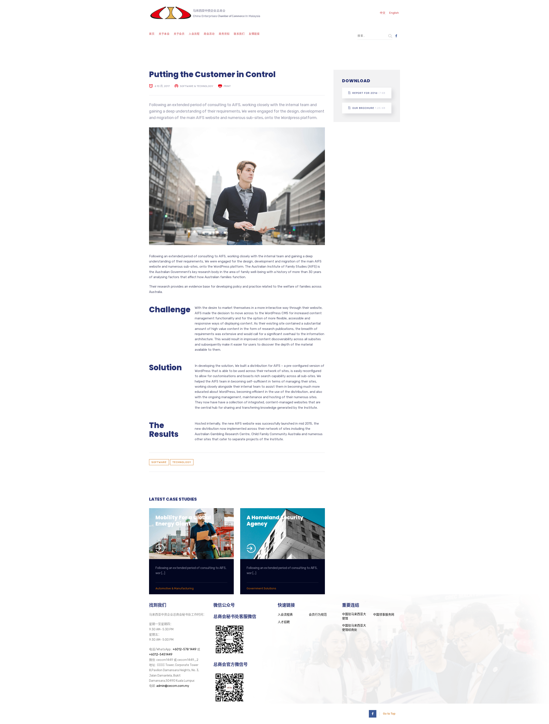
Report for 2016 (368, 93)
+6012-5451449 (160, 654)
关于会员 (179, 33)
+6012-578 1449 (184, 649)
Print (227, 86)
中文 (382, 12)
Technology (181, 462)
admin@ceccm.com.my (172, 686)
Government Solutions (261, 588)
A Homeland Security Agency (275, 520)
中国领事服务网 (383, 614)
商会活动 (209, 33)
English (394, 12)
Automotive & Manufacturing (174, 588)
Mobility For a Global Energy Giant (183, 520)
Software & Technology (196, 86)
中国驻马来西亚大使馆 (354, 616)
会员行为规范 (318, 614)
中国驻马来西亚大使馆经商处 (354, 628)
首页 (151, 33)
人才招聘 (284, 622)
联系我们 (239, 33)
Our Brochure (368, 108)
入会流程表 (285, 614)
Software (159, 462)
